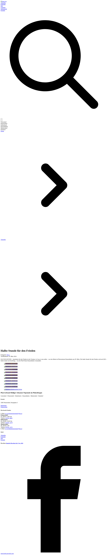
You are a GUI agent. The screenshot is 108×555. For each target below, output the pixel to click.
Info (2, 6)
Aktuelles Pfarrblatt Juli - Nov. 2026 (14, 443)
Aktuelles (3, 3)
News (8, 355)
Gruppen (3, 7)
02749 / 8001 (8, 418)
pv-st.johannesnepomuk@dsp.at (13, 413)
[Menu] (1, 119)
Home (2, 131)
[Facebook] (54, 552)
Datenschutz (4, 407)
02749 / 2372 (8, 427)
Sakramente (4, 9)
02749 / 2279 (8, 422)
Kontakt (3, 10)
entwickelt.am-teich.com (7, 553)
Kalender (3, 4)
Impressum (3, 405)
